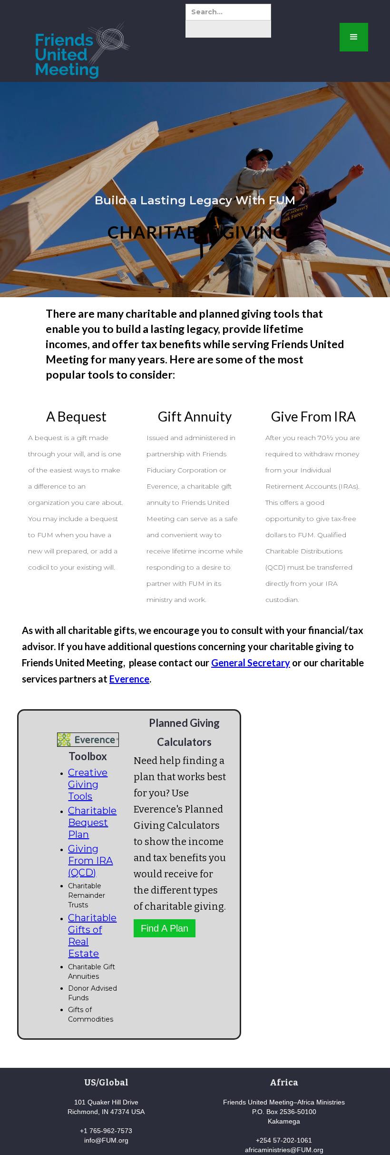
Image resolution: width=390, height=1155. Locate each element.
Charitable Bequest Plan (92, 822)
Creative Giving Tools (87, 784)
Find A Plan (164, 928)
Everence (129, 678)
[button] (354, 37)
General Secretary (250, 662)
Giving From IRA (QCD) (90, 860)
